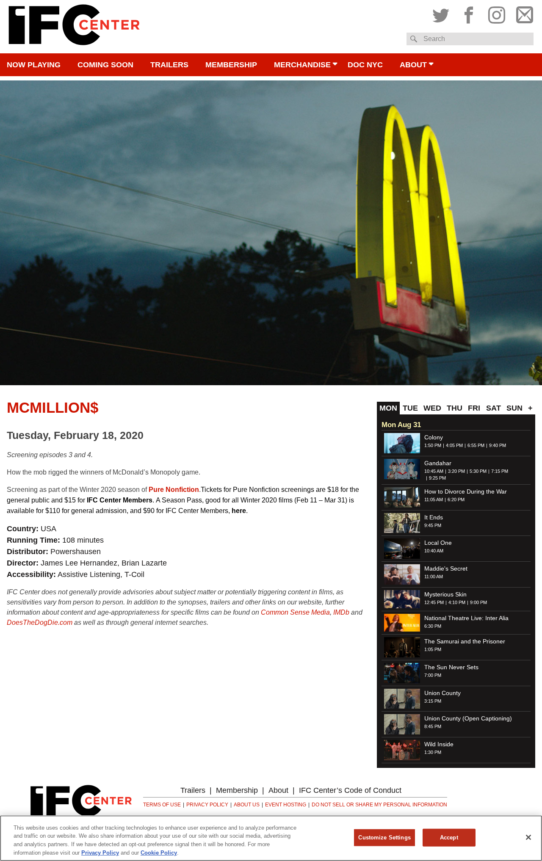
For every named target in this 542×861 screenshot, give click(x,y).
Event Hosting (285, 805)
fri (474, 408)
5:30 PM (478, 471)
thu (454, 408)
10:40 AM (433, 550)
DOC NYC (365, 65)
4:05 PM (454, 445)
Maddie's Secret (445, 568)
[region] (271, 838)
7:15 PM (499, 471)
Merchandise (302, 65)
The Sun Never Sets (451, 667)
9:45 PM (432, 525)
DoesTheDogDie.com (39, 622)
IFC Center (74, 26)
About (413, 65)
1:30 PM (432, 752)
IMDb (341, 612)
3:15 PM (432, 701)
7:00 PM (432, 675)
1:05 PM (432, 649)
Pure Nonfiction (174, 489)
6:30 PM (432, 626)
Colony (433, 437)
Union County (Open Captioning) (468, 718)
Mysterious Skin (445, 594)
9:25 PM (437, 477)
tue (410, 408)
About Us (247, 805)
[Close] (528, 837)
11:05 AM (433, 499)
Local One (438, 542)
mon (388, 408)
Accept (449, 837)
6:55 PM (475, 445)
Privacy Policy (207, 805)
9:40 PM (497, 445)
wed (432, 408)
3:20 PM (456, 471)
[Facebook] (469, 13)
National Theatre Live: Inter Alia (466, 618)
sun (514, 408)
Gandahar (437, 463)
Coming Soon (105, 65)
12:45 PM (434, 602)
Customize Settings (384, 837)
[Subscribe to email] (523, 13)
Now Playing (34, 65)
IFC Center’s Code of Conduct (350, 790)
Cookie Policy (159, 852)
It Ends (433, 517)
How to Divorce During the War (465, 491)
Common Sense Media (295, 612)
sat (493, 408)
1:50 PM (432, 445)
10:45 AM (433, 471)
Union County (442, 693)
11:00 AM (433, 576)
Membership (231, 65)
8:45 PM (432, 726)
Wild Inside (439, 744)
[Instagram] (497, 13)
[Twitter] (443, 13)
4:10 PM (456, 602)
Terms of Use (162, 805)
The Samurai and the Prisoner (464, 641)
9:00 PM (478, 602)
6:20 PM (456, 499)
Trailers (169, 65)
